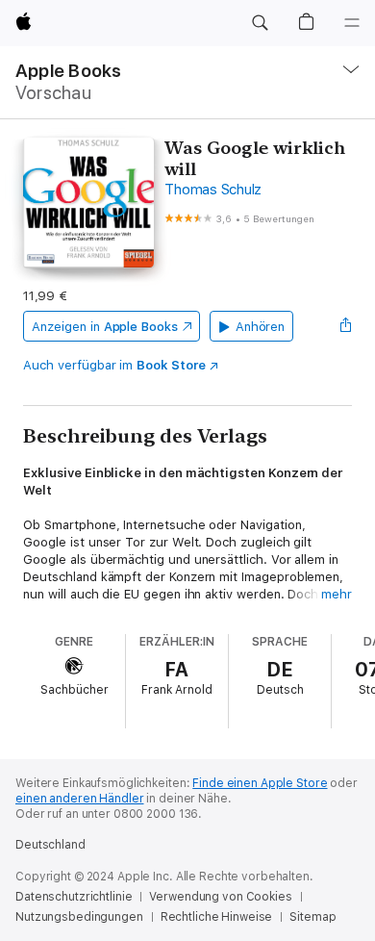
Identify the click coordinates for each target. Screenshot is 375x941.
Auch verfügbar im (114, 365)
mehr (336, 594)
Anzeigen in (105, 326)
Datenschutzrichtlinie (73, 896)
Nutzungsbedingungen (79, 917)
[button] (260, 23)
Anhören (261, 326)
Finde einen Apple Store (259, 783)
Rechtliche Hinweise (217, 917)
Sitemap (312, 917)
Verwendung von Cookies (220, 896)
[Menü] (352, 23)
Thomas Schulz (213, 189)
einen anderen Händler (79, 798)
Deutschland (50, 845)
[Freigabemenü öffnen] (346, 326)
